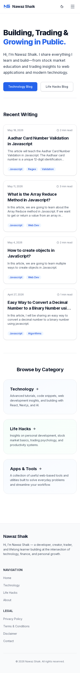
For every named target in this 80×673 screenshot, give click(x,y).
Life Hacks (10, 592)
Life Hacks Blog (57, 86)
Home (7, 578)
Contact (8, 641)
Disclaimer (10, 633)
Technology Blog (20, 86)
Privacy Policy (12, 619)
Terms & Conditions (16, 626)
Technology (11, 585)
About (7, 600)
